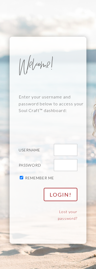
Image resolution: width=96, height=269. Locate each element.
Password (30, 165)
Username (29, 150)
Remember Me (39, 178)
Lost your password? (67, 215)
